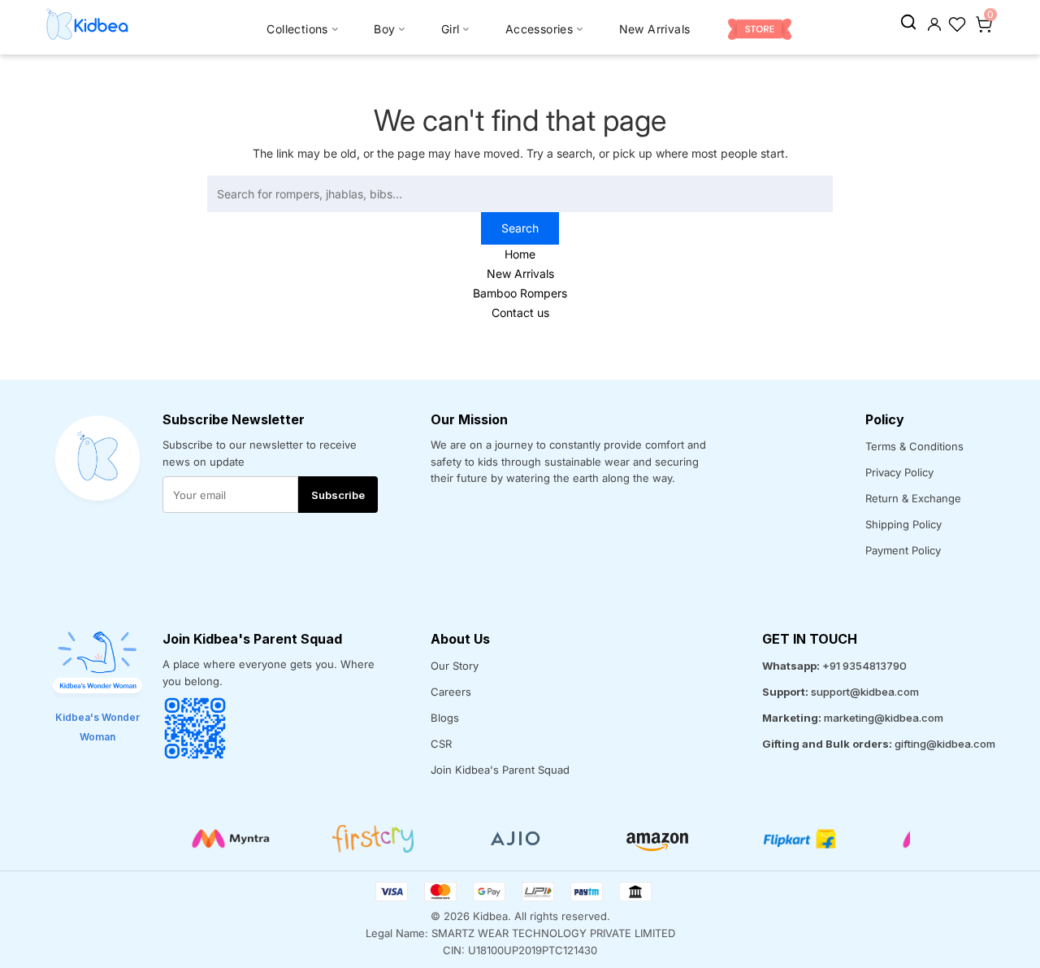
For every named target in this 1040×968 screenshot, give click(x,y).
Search (520, 228)
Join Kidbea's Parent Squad (500, 769)
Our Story (455, 665)
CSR (441, 743)
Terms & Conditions (914, 446)
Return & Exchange (913, 498)
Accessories (539, 29)
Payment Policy (903, 550)
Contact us (520, 312)
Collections (296, 29)
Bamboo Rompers (520, 293)
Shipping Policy (903, 524)
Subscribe (338, 494)
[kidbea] (908, 23)
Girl (450, 29)
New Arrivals (655, 29)
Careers (451, 691)
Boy (384, 29)
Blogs (445, 717)
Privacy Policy (899, 472)
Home (520, 254)
